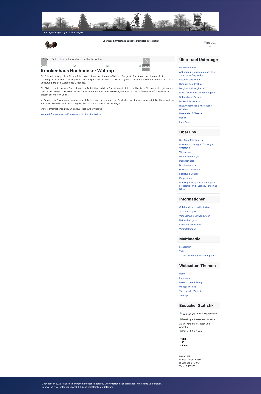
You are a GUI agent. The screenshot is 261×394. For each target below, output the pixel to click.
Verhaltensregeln (187, 211)
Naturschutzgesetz (189, 220)
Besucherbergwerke (189, 79)
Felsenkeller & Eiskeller (191, 113)
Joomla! (46, 387)
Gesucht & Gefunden (189, 169)
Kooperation (185, 178)
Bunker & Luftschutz (189, 101)
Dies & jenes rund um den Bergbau (197, 92)
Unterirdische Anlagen (190, 97)
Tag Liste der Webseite (191, 291)
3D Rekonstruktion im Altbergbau (196, 255)
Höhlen (183, 117)
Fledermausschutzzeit (190, 224)
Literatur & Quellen (188, 173)
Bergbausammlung (188, 165)
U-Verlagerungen (188, 67)
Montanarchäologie (189, 156)
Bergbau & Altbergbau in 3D (193, 88)
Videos (182, 251)
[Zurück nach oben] (257, 390)
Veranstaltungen (187, 229)
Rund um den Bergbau (190, 84)
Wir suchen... (185, 152)
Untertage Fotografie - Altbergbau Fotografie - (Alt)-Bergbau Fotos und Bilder (198, 185)
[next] (145, 61)
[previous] (45, 61)
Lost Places (185, 122)
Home (182, 273)
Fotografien (185, 246)
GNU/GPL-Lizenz (78, 387)
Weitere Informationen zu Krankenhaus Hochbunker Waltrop (71, 114)
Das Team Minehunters (191, 140)
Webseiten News (187, 286)
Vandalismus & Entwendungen (194, 215)
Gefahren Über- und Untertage (195, 207)
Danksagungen (187, 160)
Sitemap (183, 295)
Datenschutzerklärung (190, 282)
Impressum (184, 278)
